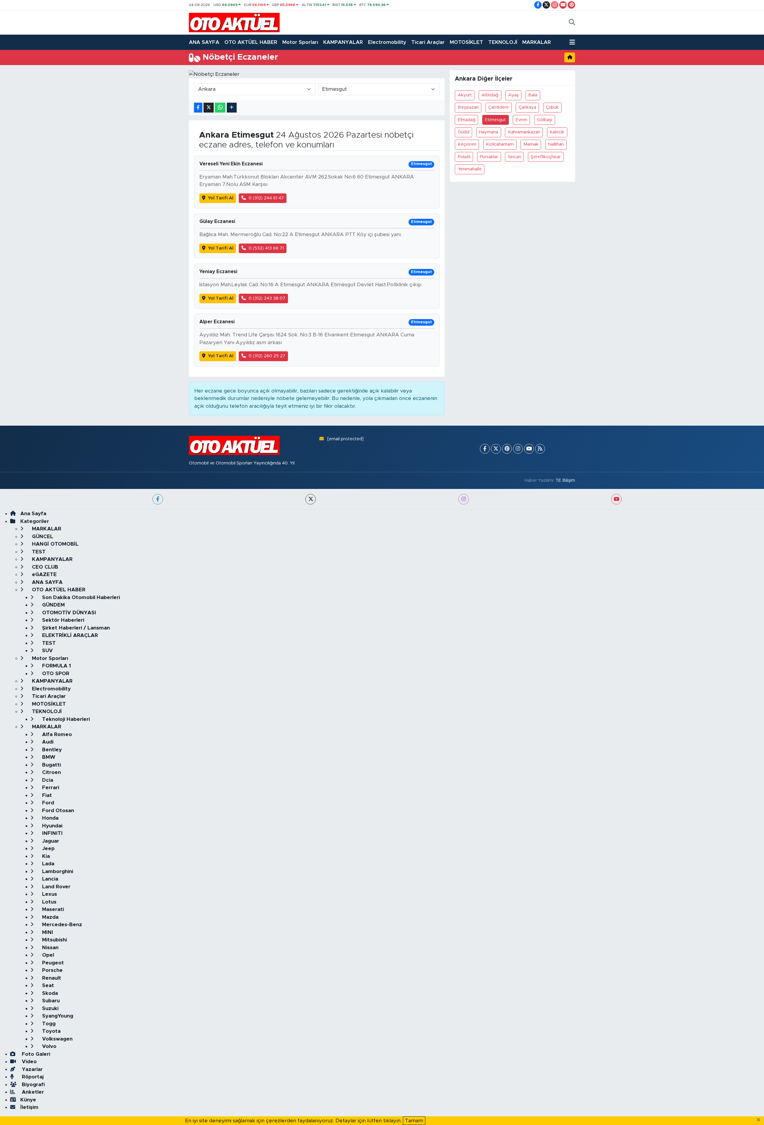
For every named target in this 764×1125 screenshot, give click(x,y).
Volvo (48, 1046)
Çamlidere (498, 107)
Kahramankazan (524, 132)
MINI (47, 932)
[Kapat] (760, 1120)
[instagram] (463, 499)
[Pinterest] (507, 449)
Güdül (463, 132)
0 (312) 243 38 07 (267, 298)
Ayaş (513, 95)
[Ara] (572, 23)
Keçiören (467, 144)
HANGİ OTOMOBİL (54, 544)
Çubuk (552, 107)
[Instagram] (518, 449)
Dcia (47, 780)
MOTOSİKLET (466, 42)
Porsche (52, 970)
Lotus (48, 901)
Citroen (51, 772)
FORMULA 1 (56, 665)
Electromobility (387, 42)
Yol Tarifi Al (220, 198)
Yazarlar (31, 1069)
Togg (48, 1023)
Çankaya (527, 107)
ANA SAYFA (204, 42)
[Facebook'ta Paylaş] (198, 108)
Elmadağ (466, 120)
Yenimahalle (470, 169)
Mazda (49, 917)
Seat (47, 985)
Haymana (488, 132)
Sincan (514, 157)
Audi (47, 741)
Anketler (32, 1092)
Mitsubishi (54, 939)
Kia (45, 856)
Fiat (46, 795)
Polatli (464, 157)
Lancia (49, 878)
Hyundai (51, 825)
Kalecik (557, 132)
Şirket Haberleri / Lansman (75, 627)
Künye (28, 1099)
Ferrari (50, 787)
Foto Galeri (35, 1054)
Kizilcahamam (500, 144)
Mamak (530, 144)
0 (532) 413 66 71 (266, 248)
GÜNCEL (41, 536)
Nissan (49, 947)
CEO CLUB (44, 567)
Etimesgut (495, 120)
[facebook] (158, 499)
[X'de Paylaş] (209, 108)
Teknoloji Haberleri (65, 719)
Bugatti (51, 764)
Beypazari (468, 107)
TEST (38, 551)
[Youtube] (529, 449)
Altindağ (489, 95)
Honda (49, 818)
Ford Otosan (57, 810)
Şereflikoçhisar (546, 157)
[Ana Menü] (572, 42)
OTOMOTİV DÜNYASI (68, 612)
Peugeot (52, 962)
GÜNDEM (53, 604)
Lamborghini (57, 871)
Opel (47, 955)
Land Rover (55, 886)
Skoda (49, 993)
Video (28, 1061)
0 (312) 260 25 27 (267, 356)
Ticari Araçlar (428, 42)
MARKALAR (536, 42)
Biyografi (32, 1084)
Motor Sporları (300, 42)
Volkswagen (57, 1038)
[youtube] (616, 499)
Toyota (51, 1031)
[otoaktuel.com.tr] (234, 22)
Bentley (51, 749)
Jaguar (50, 841)
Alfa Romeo (56, 734)
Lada (47, 863)
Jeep (48, 848)
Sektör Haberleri (62, 620)
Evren (521, 120)
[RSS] (540, 449)
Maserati (52, 909)
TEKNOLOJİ (502, 42)
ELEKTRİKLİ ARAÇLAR (69, 635)
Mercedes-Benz (61, 924)
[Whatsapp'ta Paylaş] (220, 108)
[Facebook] (485, 449)
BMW (48, 757)
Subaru (50, 1000)
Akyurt (465, 95)
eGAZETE (43, 574)
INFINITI (52, 833)
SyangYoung (57, 1015)
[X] (496, 449)
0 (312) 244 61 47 (266, 198)
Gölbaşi (544, 120)
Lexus (49, 894)
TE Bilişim (565, 480)
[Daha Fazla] (232, 108)
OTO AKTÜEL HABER (250, 42)
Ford (47, 802)
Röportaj (32, 1076)
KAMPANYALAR (343, 42)
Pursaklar (489, 157)
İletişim (29, 1107)
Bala (532, 95)
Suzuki (49, 1008)
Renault (51, 978)
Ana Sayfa (33, 513)
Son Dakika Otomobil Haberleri (80, 597)
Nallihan (556, 144)
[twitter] (310, 499)
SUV (47, 650)
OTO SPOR (55, 673)
